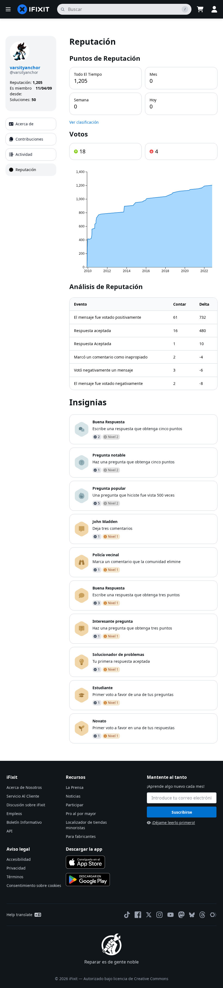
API (10, 831)
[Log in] (214, 9)
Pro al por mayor (81, 813)
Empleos (14, 813)
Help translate (19, 914)
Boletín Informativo (24, 822)
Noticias (73, 796)
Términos (15, 876)
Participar (74, 804)
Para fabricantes (81, 836)
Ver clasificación (84, 122)
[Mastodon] (181, 914)
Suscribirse (182, 812)
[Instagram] (159, 914)
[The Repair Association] (213, 914)
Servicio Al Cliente (23, 796)
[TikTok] (127, 914)
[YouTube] (170, 914)
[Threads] (202, 914)
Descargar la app (84, 849)
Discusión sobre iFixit (26, 804)
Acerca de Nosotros (24, 787)
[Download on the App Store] (85, 862)
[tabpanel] (143, 389)
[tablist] (31, 146)
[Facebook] (138, 914)
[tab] (30, 124)
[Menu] (8, 9)
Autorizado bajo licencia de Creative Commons (125, 978)
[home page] (33, 9)
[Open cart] (200, 9)
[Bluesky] (192, 915)
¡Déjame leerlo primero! (173, 822)
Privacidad (16, 868)
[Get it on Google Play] (88, 879)
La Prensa (74, 787)
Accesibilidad (19, 859)
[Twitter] (148, 914)
